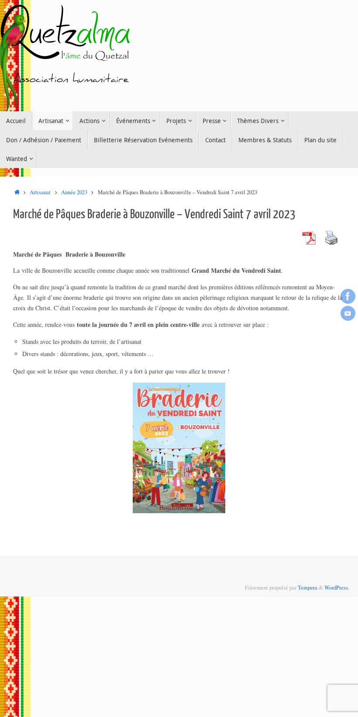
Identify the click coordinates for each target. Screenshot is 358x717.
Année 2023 (74, 192)
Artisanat (40, 192)
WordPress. (336, 587)
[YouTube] (348, 313)
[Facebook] (348, 296)
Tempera (307, 587)
